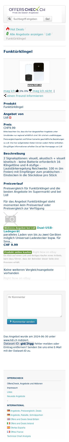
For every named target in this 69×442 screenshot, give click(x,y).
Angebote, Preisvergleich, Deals (25, 410)
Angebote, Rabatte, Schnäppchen (26, 414)
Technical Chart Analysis (19, 435)
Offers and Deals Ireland (22, 423)
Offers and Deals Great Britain (24, 419)
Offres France (16, 431)
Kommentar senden (23, 321)
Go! (48, 19)
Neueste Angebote (16, 396)
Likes (9, 391)
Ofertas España (17, 427)
